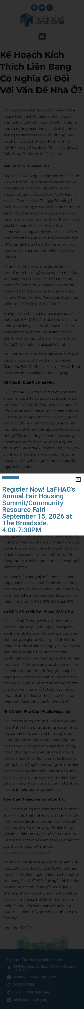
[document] (42, 504)
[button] (78, 479)
